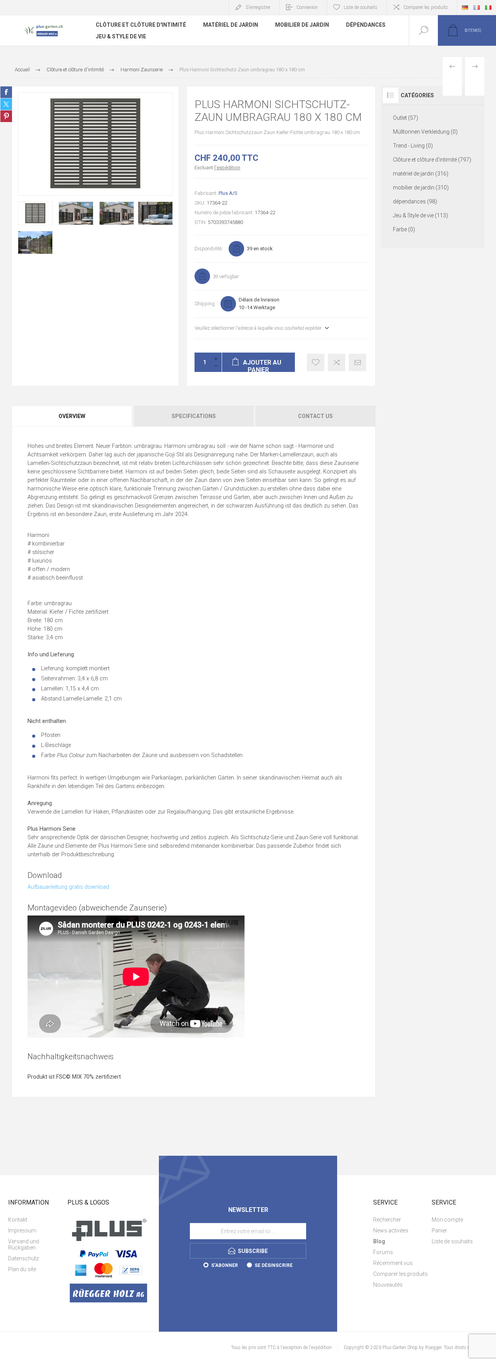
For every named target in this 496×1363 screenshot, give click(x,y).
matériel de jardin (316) (420, 173)
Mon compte (447, 1220)
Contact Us (315, 416)
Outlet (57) (405, 118)
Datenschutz (23, 1258)
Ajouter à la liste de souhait (315, 362)
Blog (379, 1241)
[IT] (488, 7)
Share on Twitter (6, 104)
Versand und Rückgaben (23, 1244)
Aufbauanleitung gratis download (68, 887)
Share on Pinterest (6, 116)
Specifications (194, 416)
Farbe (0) (404, 229)
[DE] (465, 7)
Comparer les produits (425, 7)
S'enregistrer (258, 7)
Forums (383, 1252)
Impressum (22, 1230)
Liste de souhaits (452, 1241)
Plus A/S (228, 193)
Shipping (205, 303)
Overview (72, 416)
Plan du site (22, 1269)
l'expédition (227, 167)
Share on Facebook (6, 92)
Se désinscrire (274, 1265)
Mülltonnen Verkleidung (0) (425, 132)
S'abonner (224, 1265)
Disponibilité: (209, 248)
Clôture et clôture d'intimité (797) (432, 160)
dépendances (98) (415, 201)
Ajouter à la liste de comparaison (336, 362)
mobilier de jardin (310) (421, 187)
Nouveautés (388, 1285)
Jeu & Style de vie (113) (420, 215)
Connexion (307, 7)
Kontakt (17, 1220)
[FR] (476, 7)
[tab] (72, 416)
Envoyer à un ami (357, 362)
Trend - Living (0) (413, 146)
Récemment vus (393, 1263)
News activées (390, 1230)
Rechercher (387, 1220)
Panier (439, 1230)
